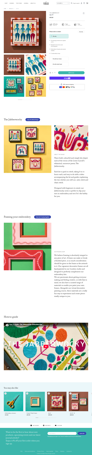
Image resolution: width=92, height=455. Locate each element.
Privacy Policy (40, 451)
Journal (26, 3)
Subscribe (82, 433)
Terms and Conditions (30, 451)
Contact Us (69, 451)
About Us (33, 3)
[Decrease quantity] (50, 72)
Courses (11, 3)
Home (5, 8)
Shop (6, 3)
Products (11, 8)
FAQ (21, 451)
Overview (81, 31)
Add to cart (71, 72)
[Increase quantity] (55, 72)
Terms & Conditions (65, 436)
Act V (17, 8)
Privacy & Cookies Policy (76, 436)
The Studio (19, 3)
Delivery (62, 451)
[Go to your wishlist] (84, 3)
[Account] (81, 3)
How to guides (49, 451)
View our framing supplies (42, 217)
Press (56, 451)
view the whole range (32, 119)
